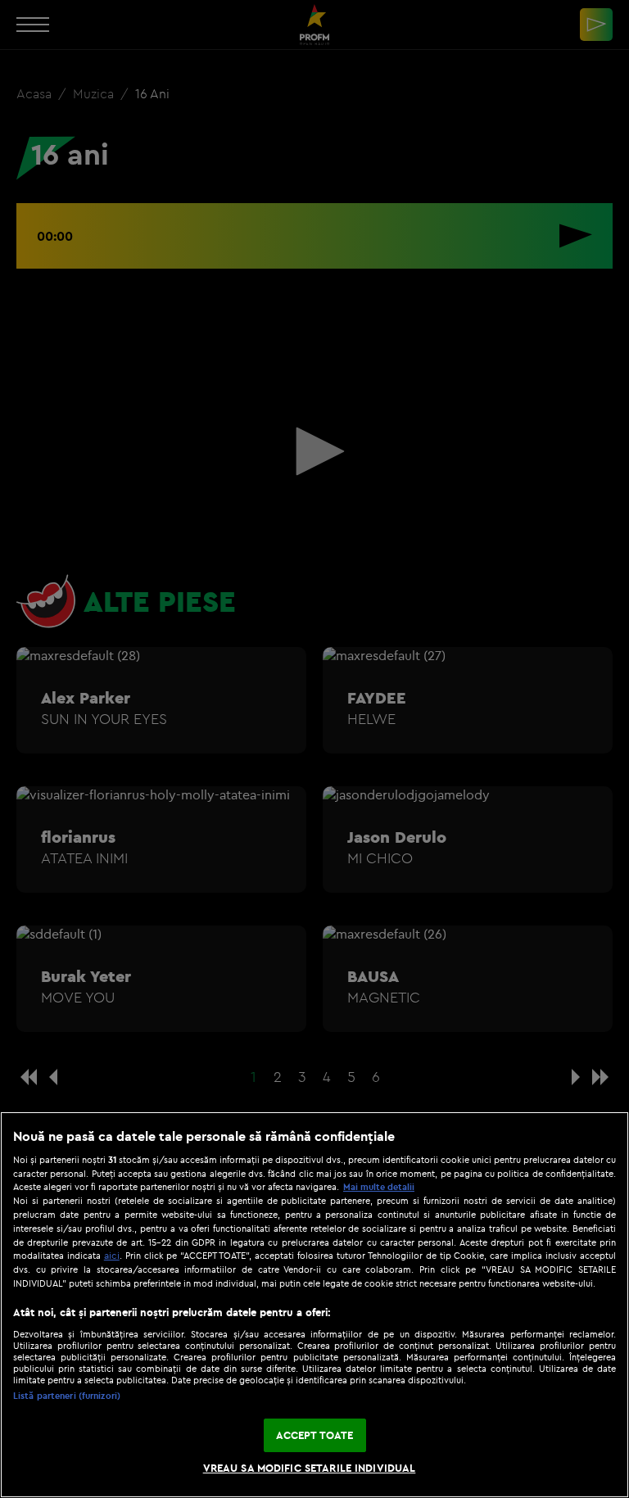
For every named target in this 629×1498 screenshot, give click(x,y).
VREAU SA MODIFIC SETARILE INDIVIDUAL (309, 1467)
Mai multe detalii (378, 1187)
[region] (314, 1304)
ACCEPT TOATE (315, 1434)
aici (112, 1255)
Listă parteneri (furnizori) (66, 1395)
